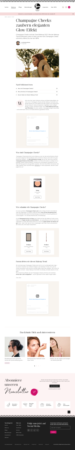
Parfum (6, 7)
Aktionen (7, 437)
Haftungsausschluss (18, 444)
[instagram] (28, 430)
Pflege (20, 7)
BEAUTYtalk (18, 432)
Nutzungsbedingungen (8, 444)
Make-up (13, 7)
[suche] (63, 7)
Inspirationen (8, 435)
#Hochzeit (7, 363)
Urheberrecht (34, 444)
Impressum (47, 444)
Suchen (53, 432)
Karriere (18, 430)
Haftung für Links (26, 444)
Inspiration (45, 7)
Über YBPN (54, 7)
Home (6, 16)
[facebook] (31, 430)
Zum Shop (37, 197)
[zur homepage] (37, 7)
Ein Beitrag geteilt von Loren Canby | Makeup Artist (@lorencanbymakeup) (41, 143)
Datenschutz (41, 444)
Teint (13, 16)
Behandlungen (28, 7)
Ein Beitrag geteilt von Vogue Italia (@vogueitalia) (37, 312)
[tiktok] (34, 430)
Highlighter (37, 165)
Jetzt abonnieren (54, 386)
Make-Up (7, 427)
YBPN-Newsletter (20, 435)
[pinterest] (38, 430)
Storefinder (18, 427)
